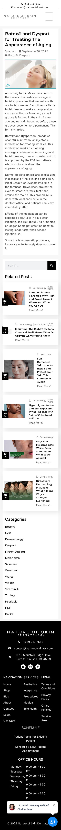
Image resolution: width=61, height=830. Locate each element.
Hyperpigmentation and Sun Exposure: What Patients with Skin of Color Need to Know (41, 412)
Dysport (24, 55)
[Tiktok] (37, 666)
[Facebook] (23, 666)
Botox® (13, 55)
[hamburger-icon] (49, 16)
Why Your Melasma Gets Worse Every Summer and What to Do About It (45, 450)
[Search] (51, 265)
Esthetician (40, 324)
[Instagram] (30, 666)
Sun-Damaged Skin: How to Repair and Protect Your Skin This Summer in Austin (45, 370)
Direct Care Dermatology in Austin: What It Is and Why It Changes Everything (45, 490)
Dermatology (39, 288)
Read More (35, 310)
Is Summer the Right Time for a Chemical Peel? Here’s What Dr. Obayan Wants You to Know (34, 332)
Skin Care (50, 288)
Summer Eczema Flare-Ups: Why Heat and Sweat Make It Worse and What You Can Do (41, 299)
